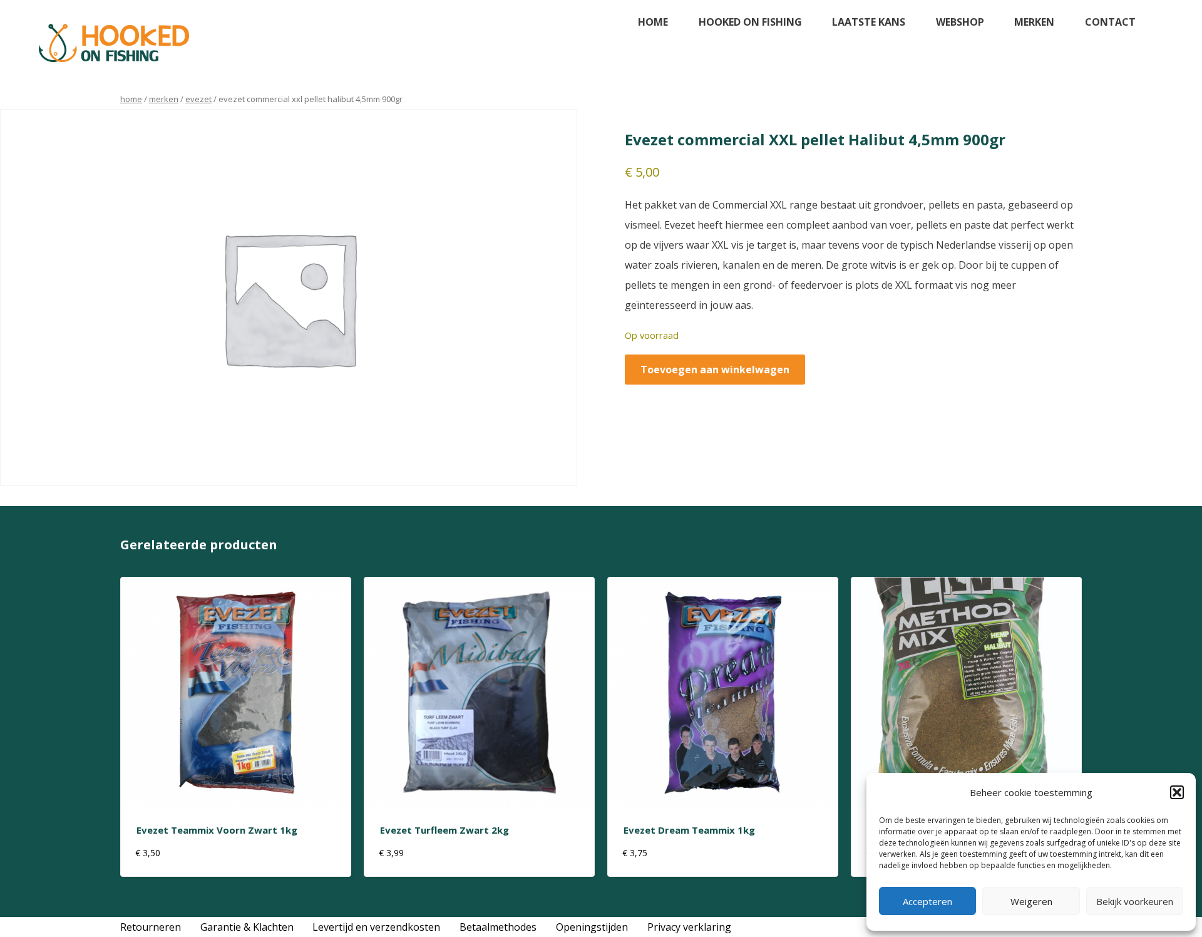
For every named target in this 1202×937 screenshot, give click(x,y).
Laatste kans (868, 22)
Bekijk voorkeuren (1134, 901)
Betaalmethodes (498, 927)
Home (653, 22)
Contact (1110, 22)
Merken (1034, 22)
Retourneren (150, 927)
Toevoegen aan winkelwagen (714, 369)
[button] (1177, 792)
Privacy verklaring (689, 927)
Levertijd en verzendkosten (376, 927)
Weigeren (1031, 901)
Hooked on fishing (750, 22)
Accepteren (927, 901)
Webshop (960, 22)
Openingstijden (592, 927)
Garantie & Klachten (247, 927)
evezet (198, 99)
